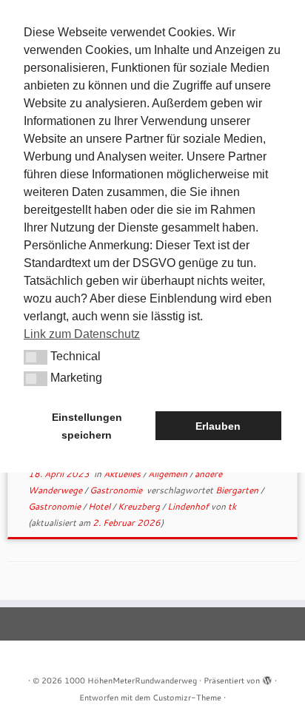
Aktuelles (123, 473)
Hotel (100, 506)
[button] (35, 357)
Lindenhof (189, 506)
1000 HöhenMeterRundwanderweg (130, 680)
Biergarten (238, 490)
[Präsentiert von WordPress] (267, 677)
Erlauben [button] (218, 426)
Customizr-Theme (186, 697)
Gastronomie (117, 490)
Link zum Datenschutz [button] (82, 334)
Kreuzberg (140, 506)
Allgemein (169, 473)
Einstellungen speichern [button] (87, 426)
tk (232, 506)
